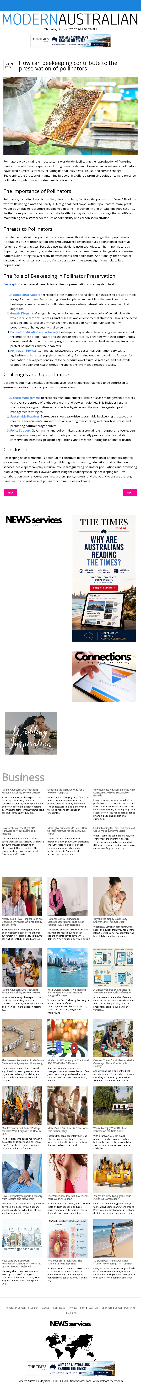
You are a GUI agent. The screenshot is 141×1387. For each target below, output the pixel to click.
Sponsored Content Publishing (118, 1307)
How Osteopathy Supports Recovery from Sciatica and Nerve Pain (22, 1197)
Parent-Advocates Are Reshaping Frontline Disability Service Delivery (21, 791)
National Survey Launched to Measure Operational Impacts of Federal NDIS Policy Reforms (65, 921)
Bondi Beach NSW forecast (30, 689)
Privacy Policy (76, 1307)
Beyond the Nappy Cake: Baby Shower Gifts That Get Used (110, 920)
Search (34, 1307)
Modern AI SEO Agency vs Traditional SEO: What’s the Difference (68, 1062)
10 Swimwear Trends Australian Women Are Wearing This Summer (112, 1262)
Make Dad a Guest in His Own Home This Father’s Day (67, 1129)
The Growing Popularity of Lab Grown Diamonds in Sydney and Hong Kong (23, 1062)
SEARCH (93, 1307)
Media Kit (71, 1312)
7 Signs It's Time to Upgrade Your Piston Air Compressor (112, 1197)
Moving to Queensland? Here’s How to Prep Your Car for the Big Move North (67, 830)
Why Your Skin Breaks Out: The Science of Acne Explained (64, 1262)
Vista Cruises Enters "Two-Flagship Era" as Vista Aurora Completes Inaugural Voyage (66, 992)
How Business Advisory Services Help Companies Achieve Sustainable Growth (114, 792)
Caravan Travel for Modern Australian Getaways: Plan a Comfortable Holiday (114, 1063)
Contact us (59, 1307)
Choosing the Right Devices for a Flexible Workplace (65, 791)
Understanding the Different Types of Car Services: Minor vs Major (114, 829)
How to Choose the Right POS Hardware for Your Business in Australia (19, 830)
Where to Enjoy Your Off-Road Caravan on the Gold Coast (110, 1129)
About (45, 1307)
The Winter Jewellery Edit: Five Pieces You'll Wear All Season (68, 1197)
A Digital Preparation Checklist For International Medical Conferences (112, 991)
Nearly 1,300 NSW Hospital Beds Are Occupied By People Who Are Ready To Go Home (22, 921)
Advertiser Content (16, 1307)
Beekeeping (11, 284)
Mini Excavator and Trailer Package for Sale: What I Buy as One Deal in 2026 (21, 1130)
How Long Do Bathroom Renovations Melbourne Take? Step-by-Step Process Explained (22, 1263)
